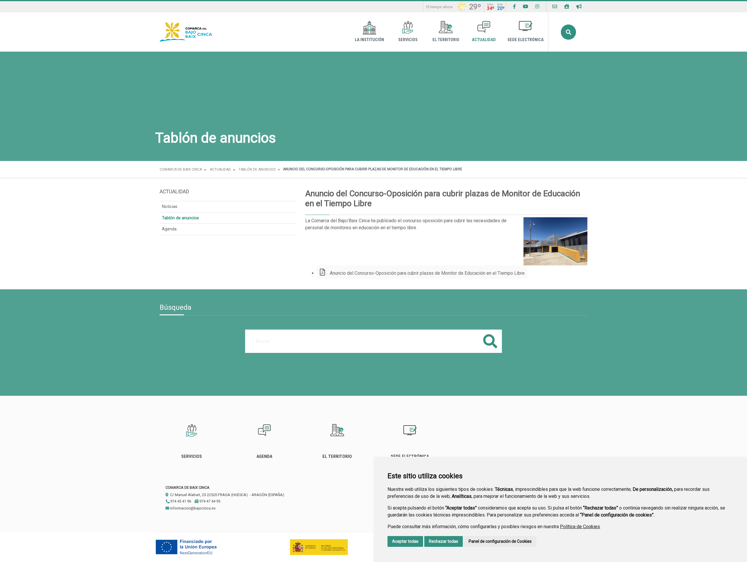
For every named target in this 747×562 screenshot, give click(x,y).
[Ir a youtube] (525, 6)
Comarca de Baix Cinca (181, 169)
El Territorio (445, 39)
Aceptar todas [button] (405, 541)
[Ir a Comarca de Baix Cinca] (186, 32)
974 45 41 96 (180, 501)
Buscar (568, 32)
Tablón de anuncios (257, 169)
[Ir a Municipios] (566, 6)
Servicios (408, 39)
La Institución (369, 39)
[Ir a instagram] (537, 6)
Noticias (169, 206)
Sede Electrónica (525, 39)
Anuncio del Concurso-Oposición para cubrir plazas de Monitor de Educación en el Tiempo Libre (427, 273)
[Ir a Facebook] (514, 6)
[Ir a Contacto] (554, 6)
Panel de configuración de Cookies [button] (500, 541)
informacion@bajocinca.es (192, 508)
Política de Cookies (580, 526)
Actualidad (484, 39)
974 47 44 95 (209, 501)
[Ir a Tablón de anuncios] (579, 6)
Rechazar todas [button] (443, 541)
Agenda (169, 229)
